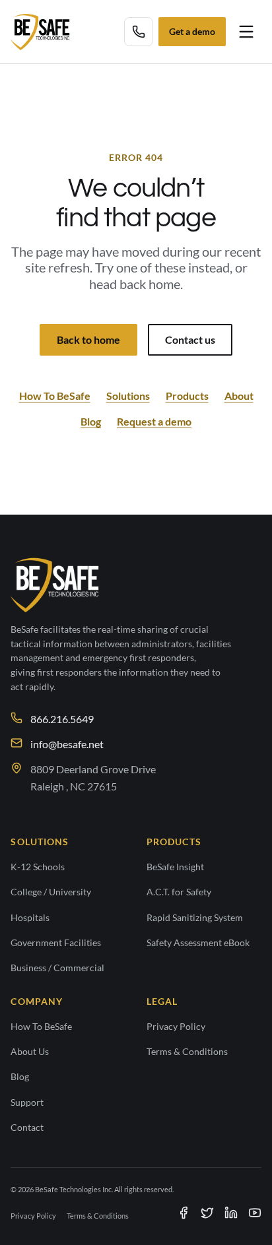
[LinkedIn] (231, 1212)
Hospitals (30, 917)
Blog (91, 421)
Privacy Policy (176, 1026)
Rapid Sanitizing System (195, 917)
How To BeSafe (54, 395)
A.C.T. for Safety (179, 892)
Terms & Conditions (187, 1051)
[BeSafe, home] (40, 31)
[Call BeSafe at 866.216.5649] (138, 31)
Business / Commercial (57, 968)
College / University (51, 892)
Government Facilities (56, 943)
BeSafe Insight (175, 867)
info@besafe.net (67, 744)
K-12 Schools (38, 867)
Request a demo (154, 421)
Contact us (190, 339)
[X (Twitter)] (207, 1212)
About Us (30, 1051)
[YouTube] (254, 1212)
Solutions (128, 395)
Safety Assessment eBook (198, 943)
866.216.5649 (62, 719)
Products (187, 395)
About (239, 395)
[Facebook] (183, 1212)
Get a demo (192, 31)
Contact (27, 1127)
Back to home (88, 339)
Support (27, 1102)
